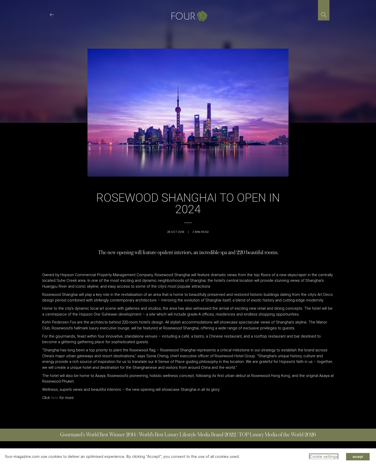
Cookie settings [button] (324, 456)
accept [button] (357, 457)
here (54, 397)
